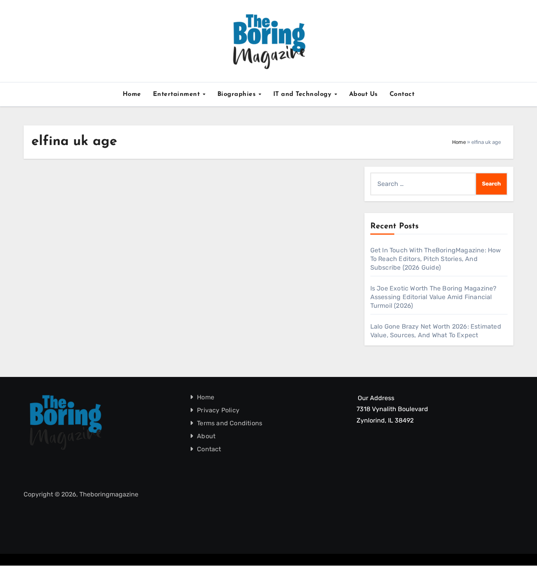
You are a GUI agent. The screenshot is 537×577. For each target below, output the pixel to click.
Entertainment (177, 94)
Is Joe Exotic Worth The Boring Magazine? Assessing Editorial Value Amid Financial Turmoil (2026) (433, 297)
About (206, 436)
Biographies (237, 94)
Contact (402, 94)
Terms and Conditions (230, 423)
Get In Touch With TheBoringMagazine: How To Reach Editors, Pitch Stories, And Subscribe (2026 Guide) (435, 258)
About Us (363, 94)
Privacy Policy (218, 410)
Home (132, 94)
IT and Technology (303, 94)
